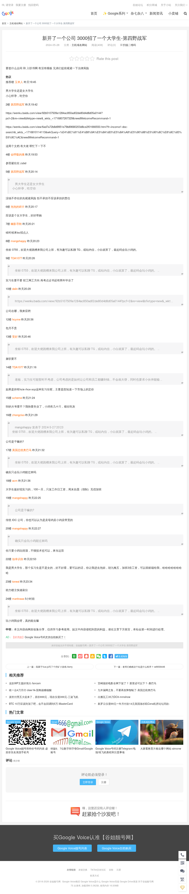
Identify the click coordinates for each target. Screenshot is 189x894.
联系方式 (94, 875)
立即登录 (88, 782)
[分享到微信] (98, 656)
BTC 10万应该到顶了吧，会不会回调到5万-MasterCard (41, 703)
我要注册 (21, 5)
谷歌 (111, 869)
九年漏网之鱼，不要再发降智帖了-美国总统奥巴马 (127, 690)
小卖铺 (173, 13)
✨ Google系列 (114, 13)
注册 (103, 782)
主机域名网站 (16, 23)
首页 (94, 13)
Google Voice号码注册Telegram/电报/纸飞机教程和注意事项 (115, 750)
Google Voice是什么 (91, 881)
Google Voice (13, 721)
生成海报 (122, 656)
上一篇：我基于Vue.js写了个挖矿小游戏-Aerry (50, 666)
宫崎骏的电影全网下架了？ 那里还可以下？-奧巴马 (127, 683)
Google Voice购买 (71, 881)
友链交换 (82, 869)
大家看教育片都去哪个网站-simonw (160, 748)
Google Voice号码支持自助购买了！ (45, 637)
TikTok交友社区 (98, 869)
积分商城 (152, 5)
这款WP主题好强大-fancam (25, 683)
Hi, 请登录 (7, 5)
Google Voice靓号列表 (72, 848)
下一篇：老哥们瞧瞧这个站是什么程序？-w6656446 (139, 666)
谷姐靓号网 (8, 13)
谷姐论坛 (138, 5)
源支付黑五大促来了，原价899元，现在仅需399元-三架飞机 (43, 697)
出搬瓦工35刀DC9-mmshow (114, 697)
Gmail (54, 721)
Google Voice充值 (110, 881)
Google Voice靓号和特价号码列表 (27, 750)
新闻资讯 (156, 13)
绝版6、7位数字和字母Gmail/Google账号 (72, 750)
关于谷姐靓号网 (146, 881)
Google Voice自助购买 (116, 848)
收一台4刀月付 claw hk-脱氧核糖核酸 (30, 690)
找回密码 (33, 5)
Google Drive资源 (129, 881)
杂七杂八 (137, 13)
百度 (118, 869)
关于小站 (166, 5)
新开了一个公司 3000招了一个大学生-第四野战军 (94, 37)
